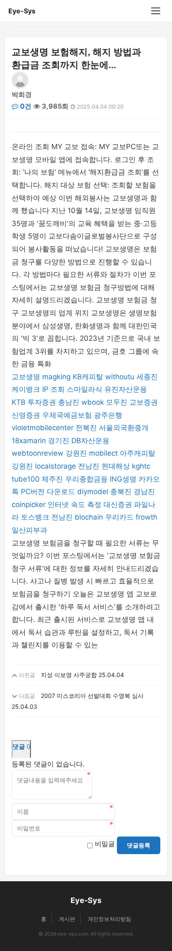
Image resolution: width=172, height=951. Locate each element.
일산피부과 (29, 530)
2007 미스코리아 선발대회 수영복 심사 (92, 695)
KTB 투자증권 (34, 402)
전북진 (86, 428)
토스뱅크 (35, 517)
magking (56, 377)
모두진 (116, 402)
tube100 (26, 479)
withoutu (119, 377)
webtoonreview (37, 453)
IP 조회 (53, 389)
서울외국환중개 (124, 428)
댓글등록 (138, 845)
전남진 (88, 466)
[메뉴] (156, 11)
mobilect (103, 453)
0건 (24, 106)
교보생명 (26, 377)
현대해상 (115, 466)
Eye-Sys (21, 11)
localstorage (55, 466)
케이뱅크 (26, 389)
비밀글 (105, 843)
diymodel (92, 491)
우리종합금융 (86, 479)
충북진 (121, 491)
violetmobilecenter (42, 428)
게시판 (67, 918)
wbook (92, 402)
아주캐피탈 (137, 453)
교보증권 (143, 402)
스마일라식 (84, 389)
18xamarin (29, 440)
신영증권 (26, 415)
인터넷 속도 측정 (74, 504)
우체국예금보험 (67, 415)
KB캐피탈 (88, 377)
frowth (146, 517)
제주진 (52, 479)
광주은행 (108, 415)
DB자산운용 (90, 440)
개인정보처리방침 (109, 918)
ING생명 (123, 479)
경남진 (144, 491)
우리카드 (119, 517)
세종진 (147, 377)
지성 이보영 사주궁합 (69, 674)
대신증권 (118, 504)
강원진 (76, 453)
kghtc (141, 466)
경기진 (58, 440)
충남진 (68, 402)
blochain (89, 517)
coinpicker (29, 504)
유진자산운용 (125, 389)
